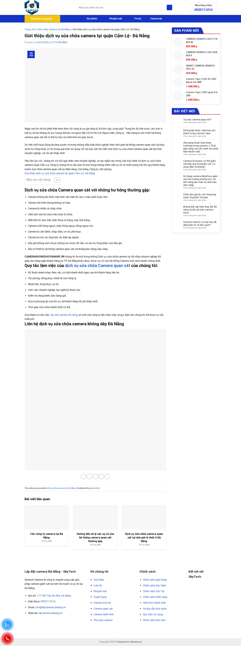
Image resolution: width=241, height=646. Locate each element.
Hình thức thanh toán (154, 602)
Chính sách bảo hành (154, 585)
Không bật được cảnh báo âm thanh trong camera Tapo (199, 132)
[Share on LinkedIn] (107, 476)
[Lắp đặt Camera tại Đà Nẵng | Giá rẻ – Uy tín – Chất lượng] (48, 7)
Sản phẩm (91, 18)
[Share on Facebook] (83, 476)
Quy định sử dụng (153, 614)
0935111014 (48, 601)
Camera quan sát (103, 608)
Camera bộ (156, 18)
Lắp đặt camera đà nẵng (63, 314)
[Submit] (169, 7)
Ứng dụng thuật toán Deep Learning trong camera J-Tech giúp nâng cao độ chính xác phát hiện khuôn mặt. (200, 147)
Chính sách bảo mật (154, 620)
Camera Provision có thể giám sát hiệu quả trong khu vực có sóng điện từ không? (199, 163)
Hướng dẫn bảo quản (155, 608)
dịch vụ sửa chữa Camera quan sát (97, 265)
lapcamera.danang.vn (50, 613)
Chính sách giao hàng (155, 579)
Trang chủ (30, 29)
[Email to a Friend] (95, 476)
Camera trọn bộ (102, 602)
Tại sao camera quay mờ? (197, 119)
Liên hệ (98, 585)
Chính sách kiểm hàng (155, 597)
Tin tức (137, 18)
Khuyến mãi (115, 18)
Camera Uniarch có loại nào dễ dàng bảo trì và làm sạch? (199, 223)
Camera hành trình (104, 614)
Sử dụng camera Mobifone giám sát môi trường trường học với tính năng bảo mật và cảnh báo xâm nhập (200, 181)
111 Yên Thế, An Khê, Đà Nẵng (54, 595)
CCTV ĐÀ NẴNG (59, 42)
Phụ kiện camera (103, 620)
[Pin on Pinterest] (101, 476)
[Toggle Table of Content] (55, 180)
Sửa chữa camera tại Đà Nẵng (54, 29)
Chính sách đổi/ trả (153, 591)
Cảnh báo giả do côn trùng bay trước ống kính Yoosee (199, 196)
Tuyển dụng (100, 597)
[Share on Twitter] (89, 476)
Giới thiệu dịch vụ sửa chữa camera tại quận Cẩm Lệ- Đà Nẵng (60, 173)
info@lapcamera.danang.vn (50, 607)
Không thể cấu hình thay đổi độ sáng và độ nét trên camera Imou (200, 209)
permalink (95, 488)
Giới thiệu (99, 579)
